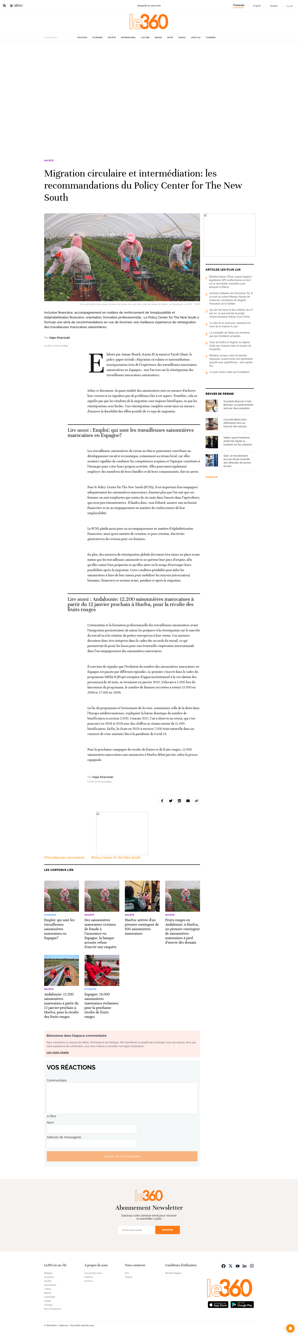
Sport (170, 37)
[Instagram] (252, 1265)
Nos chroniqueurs (52, 1309)
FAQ (127, 1273)
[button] (290, 1328)
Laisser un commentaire (122, 1156)
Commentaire (57, 1080)
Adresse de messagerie (64, 1137)
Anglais (274, 5)
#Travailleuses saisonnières (64, 857)
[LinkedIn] (245, 1265)
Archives (89, 1281)
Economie (97, 37)
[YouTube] (238, 1265)
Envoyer (167, 1230)
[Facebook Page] (223, 1265)
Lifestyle (196, 37)
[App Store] (218, 1304)
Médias (158, 37)
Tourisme (211, 37)
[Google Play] (242, 1304)
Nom (50, 1122)
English (257, 5)
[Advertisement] (103, 93)
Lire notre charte (58, 1052)
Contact (128, 1277)
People (182, 37)
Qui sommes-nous (93, 1273)
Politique (82, 37)
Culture (145, 37)
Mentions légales (173, 1273)
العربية (290, 5)
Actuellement (50, 37)
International (128, 37)
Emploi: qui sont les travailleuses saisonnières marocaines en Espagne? (131, 432)
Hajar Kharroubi (59, 337)
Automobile (49, 1297)
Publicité (89, 1277)
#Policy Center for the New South (115, 857)
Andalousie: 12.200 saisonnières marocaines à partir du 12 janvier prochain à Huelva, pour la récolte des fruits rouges (131, 604)
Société (112, 37)
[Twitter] (231, 1265)
